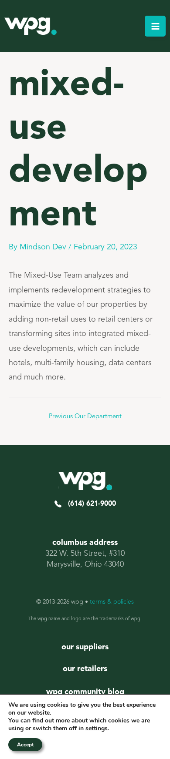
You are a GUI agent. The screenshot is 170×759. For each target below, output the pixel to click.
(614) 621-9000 (88, 503)
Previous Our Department (85, 416)
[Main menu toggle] (155, 26)
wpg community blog (85, 692)
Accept (25, 744)
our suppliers (85, 647)
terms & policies (112, 602)
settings (96, 728)
